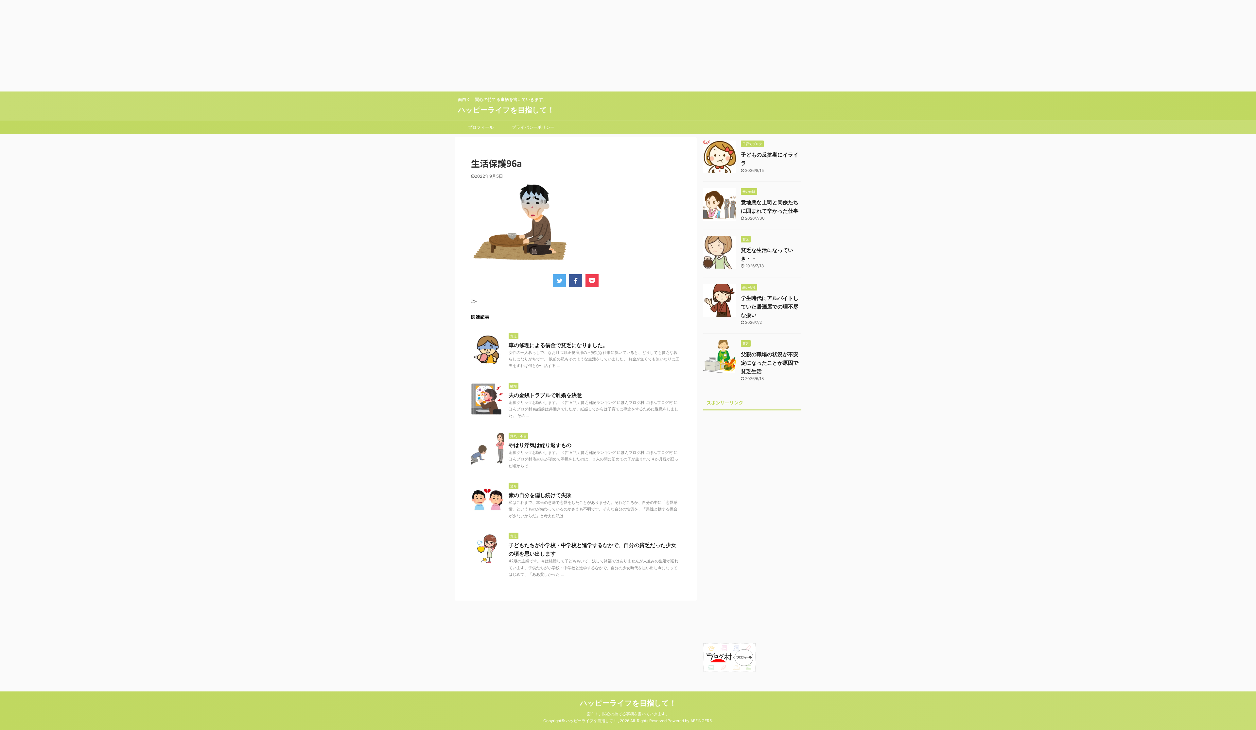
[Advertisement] (196, 45)
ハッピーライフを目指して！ (506, 110)
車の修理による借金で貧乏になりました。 (558, 345)
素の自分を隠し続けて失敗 (540, 495)
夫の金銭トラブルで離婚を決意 (545, 395)
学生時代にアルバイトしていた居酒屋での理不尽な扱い (769, 306)
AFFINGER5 (701, 720)
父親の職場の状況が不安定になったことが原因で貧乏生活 (769, 362)
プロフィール (481, 127)
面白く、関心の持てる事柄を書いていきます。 (628, 713)
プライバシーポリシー (533, 127)
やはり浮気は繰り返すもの (540, 445)
